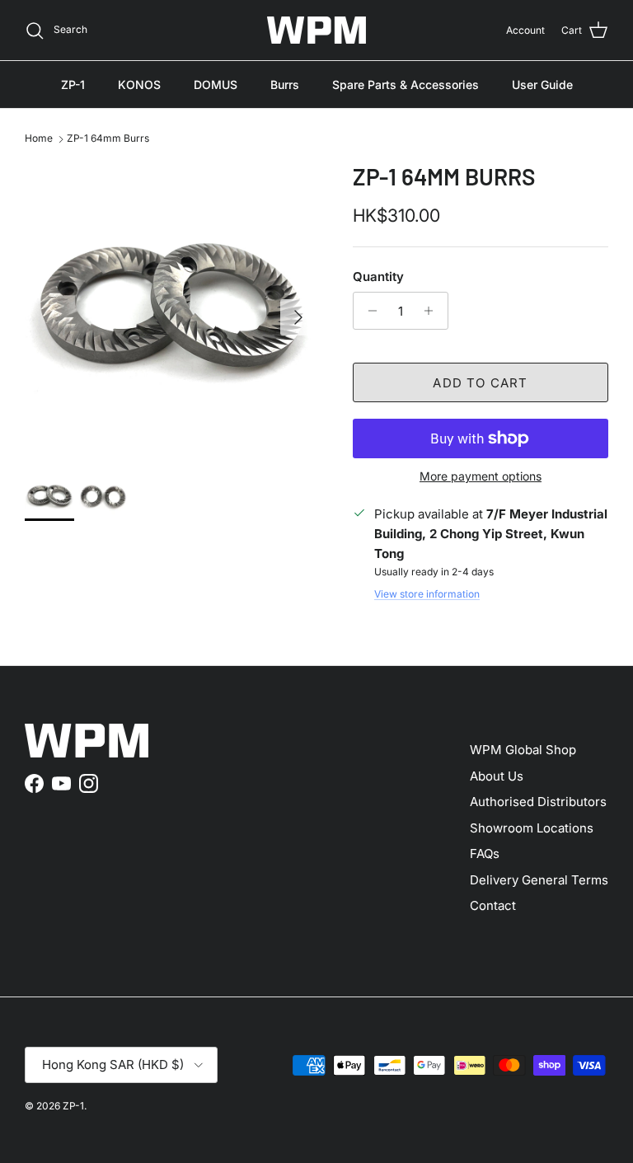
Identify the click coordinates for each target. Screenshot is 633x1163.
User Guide (542, 84)
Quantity (378, 276)
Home (39, 139)
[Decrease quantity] (368, 311)
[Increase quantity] (433, 311)
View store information (427, 594)
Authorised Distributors (538, 801)
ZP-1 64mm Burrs (108, 139)
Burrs (284, 84)
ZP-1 (73, 84)
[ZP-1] (316, 30)
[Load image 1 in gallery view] (170, 309)
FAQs (484, 853)
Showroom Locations (531, 828)
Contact (493, 905)
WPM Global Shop (523, 749)
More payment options (481, 476)
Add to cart (480, 383)
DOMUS (215, 84)
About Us (496, 776)
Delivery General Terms (539, 880)
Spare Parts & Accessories (405, 84)
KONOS (139, 84)
